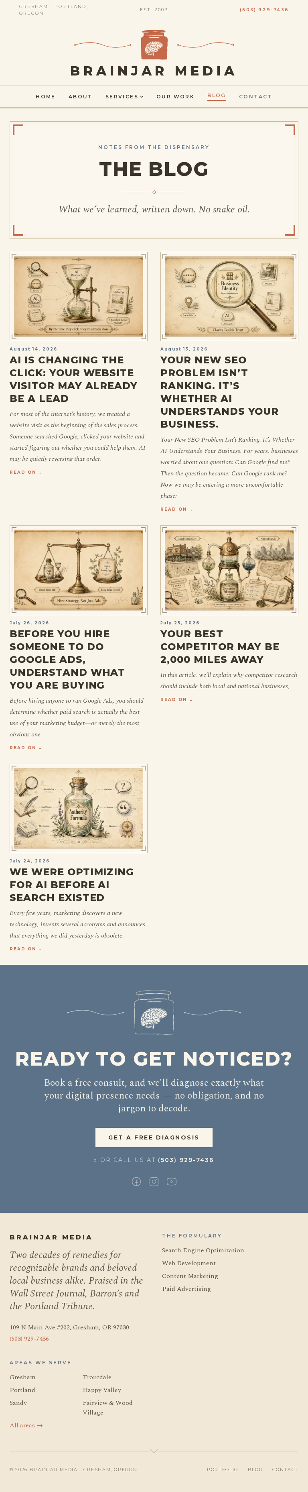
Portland (22, 1390)
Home (46, 97)
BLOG (255, 1469)
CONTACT (285, 1469)
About (81, 97)
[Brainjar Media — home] (154, 45)
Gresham (23, 1377)
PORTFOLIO (222, 1469)
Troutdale (97, 1377)
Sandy (18, 1403)
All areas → (26, 1425)
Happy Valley (102, 1390)
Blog (216, 95)
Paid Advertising (186, 1289)
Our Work (175, 97)
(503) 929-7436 (264, 9)
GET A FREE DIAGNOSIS (153, 1137)
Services (121, 97)
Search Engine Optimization (203, 1250)
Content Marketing (190, 1276)
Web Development (189, 1263)
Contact (255, 97)
